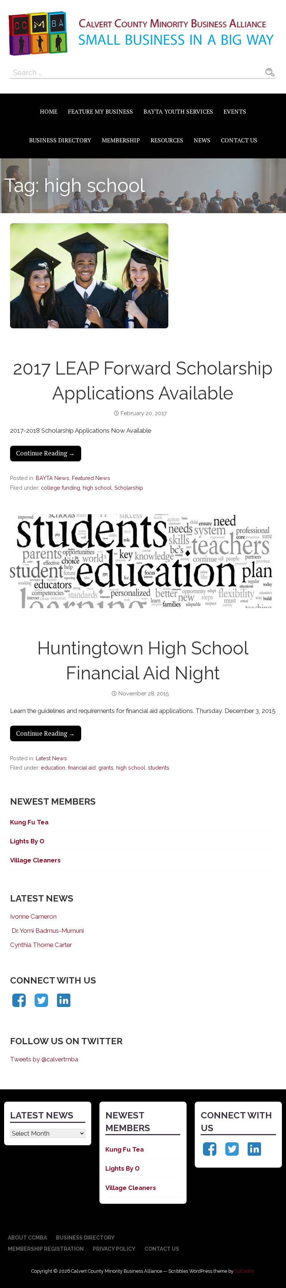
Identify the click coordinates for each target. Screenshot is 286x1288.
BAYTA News (52, 478)
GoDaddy (244, 1271)
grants (106, 768)
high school (97, 488)
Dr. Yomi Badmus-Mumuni (47, 930)
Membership (121, 140)
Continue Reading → (45, 453)
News (202, 140)
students (158, 768)
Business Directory (60, 140)
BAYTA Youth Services (178, 111)
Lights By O (27, 841)
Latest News (51, 758)
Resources (166, 140)
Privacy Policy (114, 1249)
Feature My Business (100, 111)
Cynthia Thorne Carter (41, 944)
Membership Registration (46, 1249)
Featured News (91, 478)
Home (48, 111)
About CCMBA (27, 1238)
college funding (60, 488)
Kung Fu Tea (29, 822)
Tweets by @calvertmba (44, 1059)
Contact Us (239, 140)
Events (234, 111)
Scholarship (128, 488)
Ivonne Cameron (33, 916)
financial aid (82, 768)
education (53, 768)
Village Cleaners (35, 860)
